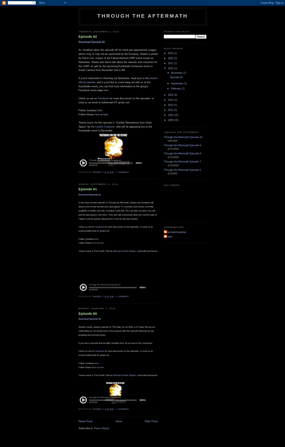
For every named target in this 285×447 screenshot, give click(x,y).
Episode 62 (88, 37)
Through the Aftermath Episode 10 (183, 137)
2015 (171, 94)
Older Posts (151, 421)
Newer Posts (86, 421)
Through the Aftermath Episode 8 (182, 153)
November (177, 72)
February (176, 88)
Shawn (168, 236)
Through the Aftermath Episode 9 (182, 145)
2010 (171, 115)
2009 (171, 120)
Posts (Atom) (101, 428)
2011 (171, 110)
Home (119, 421)
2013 (171, 99)
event (153, 78)
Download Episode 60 (90, 319)
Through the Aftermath (142, 16)
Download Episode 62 (92, 42)
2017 (171, 63)
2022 (171, 53)
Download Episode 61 (90, 194)
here (106, 90)
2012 (171, 105)
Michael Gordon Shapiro (124, 251)
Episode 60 (88, 314)
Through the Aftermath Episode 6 (182, 169)
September (177, 83)
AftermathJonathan (175, 232)
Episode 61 (88, 189)
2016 (171, 68)
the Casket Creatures (103, 126)
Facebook (103, 98)
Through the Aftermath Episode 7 (182, 161)
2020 (171, 58)
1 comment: (122, 172)
